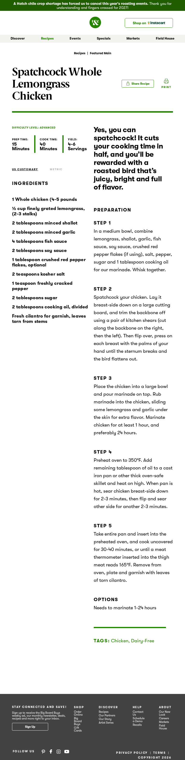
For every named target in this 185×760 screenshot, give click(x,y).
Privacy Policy (132, 752)
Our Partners (107, 715)
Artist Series (106, 722)
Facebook (50, 751)
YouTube (66, 751)
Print (166, 87)
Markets (164, 722)
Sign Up (30, 726)
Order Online (78, 713)
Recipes (47, 38)
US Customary (25, 169)
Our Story (105, 719)
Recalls (137, 724)
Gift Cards (78, 729)
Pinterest (43, 751)
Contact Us (138, 713)
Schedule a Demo (139, 720)
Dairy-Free (142, 641)
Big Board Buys (78, 721)
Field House (165, 38)
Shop (79, 707)
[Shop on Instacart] (149, 23)
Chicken (119, 641)
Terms (159, 752)
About (165, 707)
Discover (108, 707)
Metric (56, 169)
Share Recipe (140, 83)
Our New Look (164, 713)
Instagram (58, 751)
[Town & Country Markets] (97, 21)
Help (137, 707)
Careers (164, 718)
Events (75, 38)
